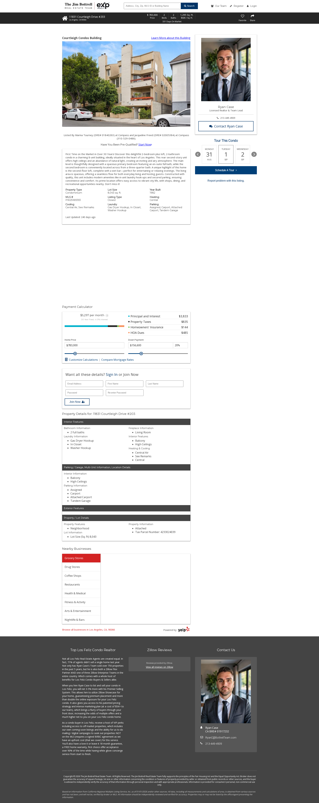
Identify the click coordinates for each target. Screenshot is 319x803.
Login (253, 5)
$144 (184, 327)
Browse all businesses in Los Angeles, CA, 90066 (88, 629)
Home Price (70, 339)
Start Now (144, 144)
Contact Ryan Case (228, 126)
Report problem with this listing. (226, 180)
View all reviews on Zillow (159, 667)
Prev (198, 154)
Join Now (75, 401)
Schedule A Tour (224, 170)
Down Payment (136, 339)
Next (254, 154)
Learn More (170, 38)
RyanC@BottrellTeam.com (220, 737)
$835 (184, 322)
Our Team (221, 5)
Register (239, 5)
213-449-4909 (227, 117)
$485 (184, 333)
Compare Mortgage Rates (117, 360)
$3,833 (183, 316)
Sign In (112, 374)
